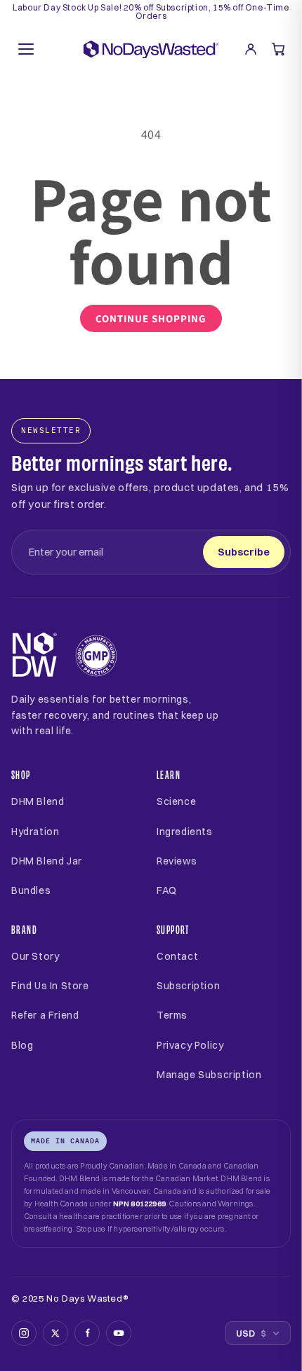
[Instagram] (24, 1333)
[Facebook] (87, 1333)
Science (176, 801)
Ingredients (185, 831)
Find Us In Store (50, 985)
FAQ (167, 890)
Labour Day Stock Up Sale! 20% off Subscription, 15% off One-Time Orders (151, 12)
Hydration (35, 831)
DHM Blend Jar (46, 861)
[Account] (251, 49)
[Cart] (279, 49)
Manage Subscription (209, 1074)
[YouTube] (118, 1333)
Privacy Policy (190, 1045)
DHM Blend (37, 801)
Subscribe (244, 551)
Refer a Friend (45, 1015)
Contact (177, 956)
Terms (172, 1015)
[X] (55, 1333)
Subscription (188, 985)
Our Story (35, 956)
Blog (22, 1045)
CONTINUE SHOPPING (151, 318)
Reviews (177, 861)
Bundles (31, 890)
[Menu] (26, 49)
